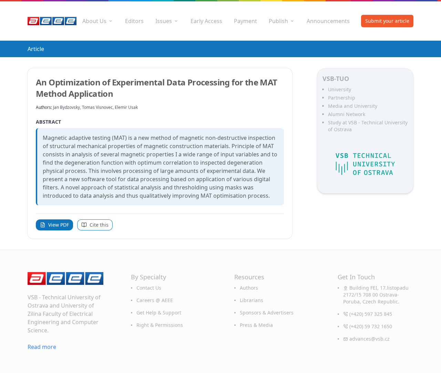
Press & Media (256, 325)
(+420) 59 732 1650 (370, 326)
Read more (42, 347)
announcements (328, 21)
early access (206, 21)
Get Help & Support (158, 312)
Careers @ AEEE (154, 300)
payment (245, 21)
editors (134, 21)
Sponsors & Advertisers (267, 312)
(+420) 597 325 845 (370, 314)
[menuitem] (97, 21)
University (339, 89)
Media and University (352, 106)
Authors (249, 287)
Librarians (251, 300)
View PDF (58, 224)
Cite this (99, 224)
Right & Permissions (159, 325)
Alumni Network (346, 114)
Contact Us (148, 287)
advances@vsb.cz (369, 338)
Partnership (341, 97)
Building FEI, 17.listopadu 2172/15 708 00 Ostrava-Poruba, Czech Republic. (376, 294)
